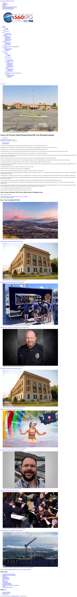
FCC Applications (6, 579)
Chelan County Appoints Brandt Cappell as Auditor (9, 490)
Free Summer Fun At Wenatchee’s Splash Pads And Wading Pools (12, 449)
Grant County (7, 38)
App (3, 32)
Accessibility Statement (7, 583)
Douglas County (8, 37)
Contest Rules (7, 43)
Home (4, 26)
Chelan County (7, 36)
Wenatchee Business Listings (8, 587)
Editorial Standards (6, 578)
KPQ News (5, 4)
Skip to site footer (11, 0)
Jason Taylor (2, 139)
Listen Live (7, 31)
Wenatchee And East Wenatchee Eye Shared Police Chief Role (11, 241)
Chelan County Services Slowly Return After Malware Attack (11, 409)
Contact (4, 586)
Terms (4, 580)
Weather (4, 5)
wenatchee (26, 196)
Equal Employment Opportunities (9, 574)
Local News (5, 35)
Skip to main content (4, 0)
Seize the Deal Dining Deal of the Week (10, 6)
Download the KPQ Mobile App (8, 7)
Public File (5, 576)
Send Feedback (7, 49)
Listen (4, 30)
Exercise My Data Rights (7, 584)
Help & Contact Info (8, 48)
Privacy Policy (5, 582)
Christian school (14, 196)
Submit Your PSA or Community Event (12, 46)
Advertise (6, 50)
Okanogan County (8, 39)
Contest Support (8, 44)
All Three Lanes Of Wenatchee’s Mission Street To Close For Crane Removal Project (15, 569)
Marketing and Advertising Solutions (9, 575)
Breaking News (5, 3)
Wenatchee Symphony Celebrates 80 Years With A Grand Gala (11, 530)
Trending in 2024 (8, 42)
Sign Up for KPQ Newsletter (8, 8)
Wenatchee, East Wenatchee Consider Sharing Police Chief (10, 368)
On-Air (4, 27)
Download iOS (7, 33)
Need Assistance (6, 577)
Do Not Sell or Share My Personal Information (11, 585)
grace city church (20, 196)
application (38, 147)
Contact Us (5, 47)
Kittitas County (7, 40)
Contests (4, 41)
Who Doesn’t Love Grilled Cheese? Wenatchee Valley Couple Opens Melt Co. (14, 327)
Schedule (6, 29)
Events (4, 45)
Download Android (8, 34)
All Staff (6, 28)
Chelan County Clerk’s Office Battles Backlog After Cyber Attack (12, 282)
